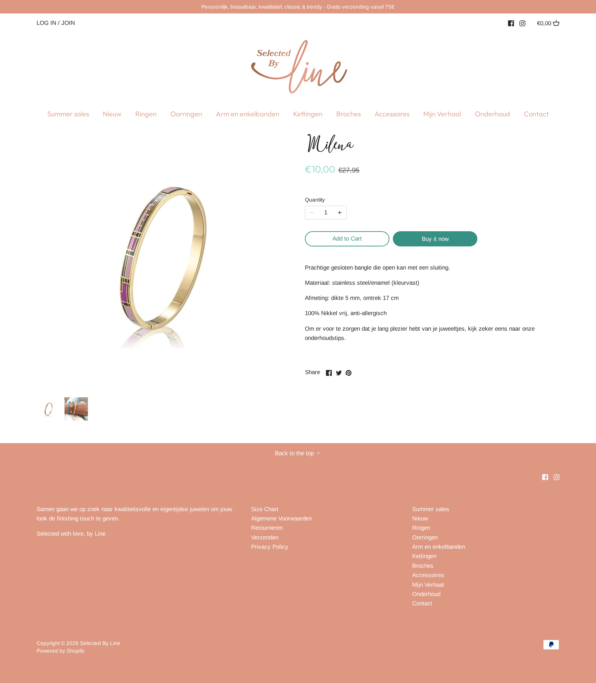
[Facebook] (511, 23)
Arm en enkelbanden (438, 547)
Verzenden (264, 537)
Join (68, 22)
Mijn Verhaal (428, 585)
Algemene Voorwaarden (281, 518)
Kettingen (424, 556)
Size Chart (264, 509)
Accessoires (428, 575)
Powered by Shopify (61, 651)
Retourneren (267, 528)
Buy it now (435, 239)
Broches (423, 566)
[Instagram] (522, 23)
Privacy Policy (269, 547)
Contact (422, 603)
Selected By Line (100, 643)
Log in (46, 22)
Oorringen (425, 537)
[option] (49, 409)
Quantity (315, 200)
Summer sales (430, 509)
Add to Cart (347, 238)
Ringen (421, 528)
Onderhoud (426, 594)
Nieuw (420, 518)
